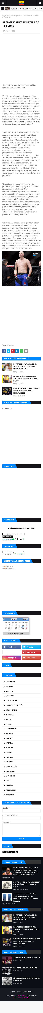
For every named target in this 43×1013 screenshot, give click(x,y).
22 (6, 628)
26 (19, 628)
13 (23, 625)
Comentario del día (14, 705)
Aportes (9, 686)
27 (23, 628)
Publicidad (10, 771)
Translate (20, 554)
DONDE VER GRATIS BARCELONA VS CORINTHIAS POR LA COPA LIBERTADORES (26, 390)
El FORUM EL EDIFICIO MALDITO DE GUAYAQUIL (26, 979)
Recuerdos (10, 776)
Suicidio (9, 785)
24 (12, 628)
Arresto (9, 691)
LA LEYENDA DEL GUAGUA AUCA (25, 968)
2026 (24, 619)
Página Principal (7, 16)
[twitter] (31, 647)
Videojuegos (11, 790)
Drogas (9, 719)
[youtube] (31, 658)
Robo (8, 781)
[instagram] (11, 658)
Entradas (9, 566)
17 (12, 627)
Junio (13, 619)
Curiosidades (11, 710)
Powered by (7, 539)
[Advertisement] (21, 492)
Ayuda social (11, 700)
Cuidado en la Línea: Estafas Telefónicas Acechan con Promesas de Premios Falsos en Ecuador (25, 897)
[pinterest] (31, 652)
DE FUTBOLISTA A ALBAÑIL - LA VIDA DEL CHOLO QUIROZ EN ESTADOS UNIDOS (25, 366)
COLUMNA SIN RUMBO (21, 997)
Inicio (13, 992)
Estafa (8, 724)
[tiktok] (11, 652)
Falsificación (11, 729)
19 (19, 627)
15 (6, 627)
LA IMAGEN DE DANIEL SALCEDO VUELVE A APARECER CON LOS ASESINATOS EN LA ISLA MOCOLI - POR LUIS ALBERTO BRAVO (26, 871)
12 (19, 625)
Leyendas (9, 743)
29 (6, 630)
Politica (9, 757)
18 (16, 627)
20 (23, 627)
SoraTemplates (19, 995)
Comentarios (11, 569)
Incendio (9, 738)
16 (9, 627)
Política (9, 762)
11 (16, 625)
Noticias (9, 748)
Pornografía (11, 766)
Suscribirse (7, 537)
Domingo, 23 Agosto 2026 (15, 633)
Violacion (10, 795)
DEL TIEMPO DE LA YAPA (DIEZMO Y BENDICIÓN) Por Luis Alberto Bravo (26, 884)
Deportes (17, 16)
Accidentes (10, 682)
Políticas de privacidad (24, 992)
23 (9, 628)
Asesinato (10, 696)
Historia (9, 733)
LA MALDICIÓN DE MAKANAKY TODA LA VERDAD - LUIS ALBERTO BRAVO (26, 378)
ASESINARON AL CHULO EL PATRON (26, 958)
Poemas (9, 752)
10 (12, 625)
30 (9, 630)
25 (16, 628)
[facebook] (11, 647)
